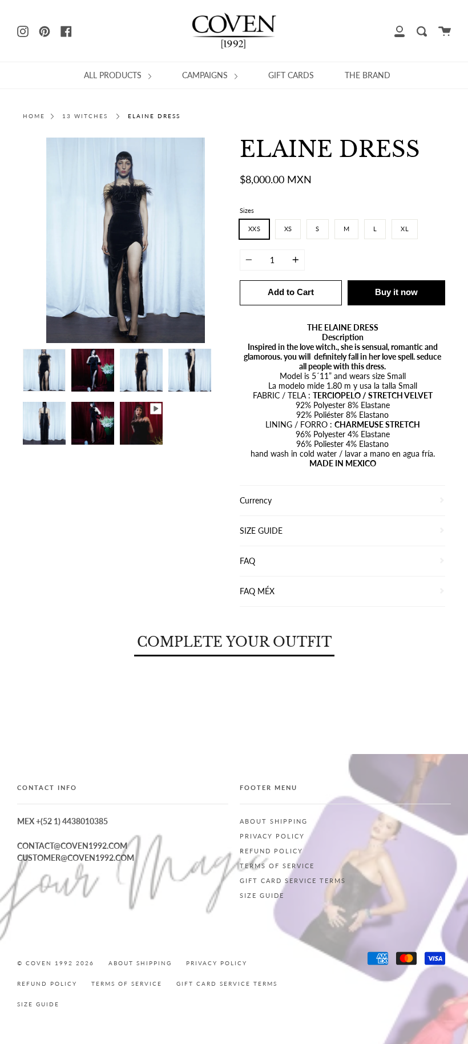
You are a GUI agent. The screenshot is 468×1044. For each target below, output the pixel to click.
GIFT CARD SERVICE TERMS (293, 880)
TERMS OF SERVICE (277, 865)
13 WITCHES (85, 116)
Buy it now (396, 292)
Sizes (247, 210)
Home (34, 116)
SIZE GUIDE (262, 895)
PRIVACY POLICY (272, 836)
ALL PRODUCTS (114, 75)
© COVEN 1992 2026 (55, 963)
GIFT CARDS (291, 75)
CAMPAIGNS (206, 75)
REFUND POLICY (271, 851)
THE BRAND (367, 75)
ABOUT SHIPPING (274, 821)
